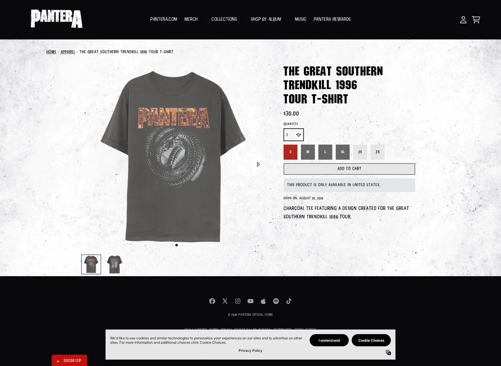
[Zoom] (174, 158)
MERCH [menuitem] (191, 19)
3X (377, 152)
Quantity (291, 124)
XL (343, 152)
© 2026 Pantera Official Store (250, 315)
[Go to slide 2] (176, 245)
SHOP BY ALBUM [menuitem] (266, 19)
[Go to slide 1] (172, 245)
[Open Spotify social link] (276, 301)
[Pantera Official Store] (56, 19)
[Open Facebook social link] (212, 301)
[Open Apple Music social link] (263, 301)
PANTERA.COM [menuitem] (163, 19)
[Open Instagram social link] (237, 301)
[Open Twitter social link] (225, 301)
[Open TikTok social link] (288, 301)
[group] (91, 264)
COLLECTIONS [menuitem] (224, 19)
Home (51, 52)
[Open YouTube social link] (250, 301)
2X (360, 152)
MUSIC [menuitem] (301, 19)
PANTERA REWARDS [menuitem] (332, 19)
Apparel (68, 52)
